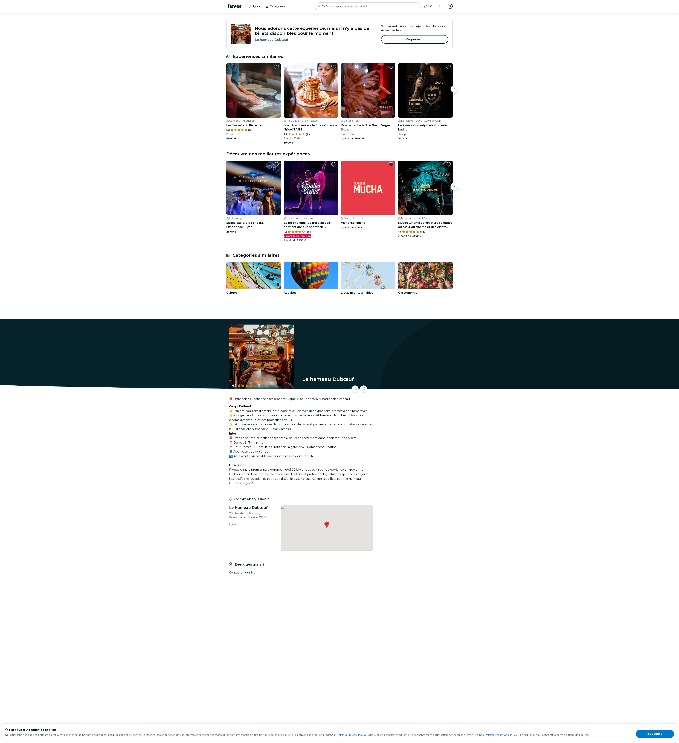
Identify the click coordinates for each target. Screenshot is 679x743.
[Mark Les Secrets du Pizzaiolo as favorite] (276, 67)
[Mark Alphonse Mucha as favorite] (391, 164)
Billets (413, 386)
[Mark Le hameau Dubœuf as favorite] (363, 389)
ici (298, 399)
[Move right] (454, 89)
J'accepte (655, 733)
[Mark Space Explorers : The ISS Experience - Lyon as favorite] (276, 164)
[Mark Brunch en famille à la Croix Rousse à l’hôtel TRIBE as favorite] (333, 67)
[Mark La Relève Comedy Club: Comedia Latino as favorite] (448, 67)
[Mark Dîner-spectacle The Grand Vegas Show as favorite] (391, 67)
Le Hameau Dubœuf (248, 508)
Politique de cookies (349, 734)
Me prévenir (415, 39)
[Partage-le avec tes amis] (355, 389)
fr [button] (430, 6)
